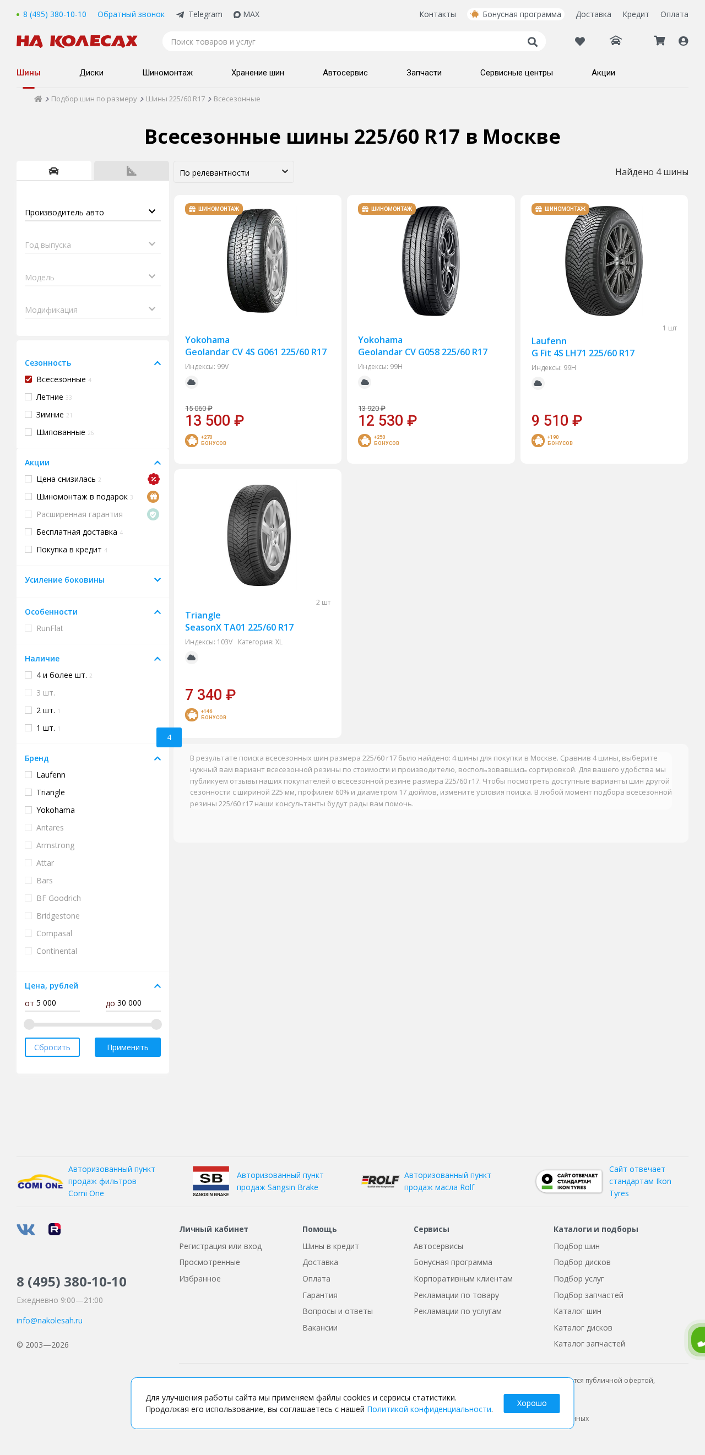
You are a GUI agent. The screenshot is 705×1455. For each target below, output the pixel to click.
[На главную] (83, 41)
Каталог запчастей (589, 1343)
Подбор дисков (582, 1262)
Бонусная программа (521, 14)
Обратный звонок (131, 14)
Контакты (437, 14)
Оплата (674, 14)
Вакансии (320, 1327)
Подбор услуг (579, 1278)
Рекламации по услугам (458, 1311)
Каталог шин (577, 1311)
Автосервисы (438, 1246)
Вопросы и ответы (337, 1311)
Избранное (200, 1278)
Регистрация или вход (220, 1246)
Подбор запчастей (588, 1295)
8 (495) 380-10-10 (54, 14)
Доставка (593, 14)
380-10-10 (72, 1281)
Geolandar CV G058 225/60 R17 (422, 346)
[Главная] (38, 99)
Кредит (635, 14)
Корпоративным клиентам (463, 1278)
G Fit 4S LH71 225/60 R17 (583, 347)
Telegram (205, 14)
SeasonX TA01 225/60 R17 (239, 621)
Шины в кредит (330, 1246)
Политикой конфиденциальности (429, 1409)
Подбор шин (577, 1246)
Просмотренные (209, 1262)
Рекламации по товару (456, 1295)
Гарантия (320, 1295)
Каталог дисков (583, 1327)
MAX (251, 14)
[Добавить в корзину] (318, 416)
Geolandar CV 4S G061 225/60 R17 (256, 346)
